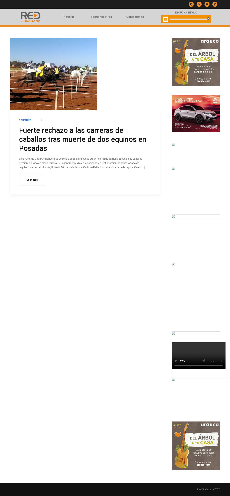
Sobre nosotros (101, 17)
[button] (70, 17)
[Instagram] (199, 4)
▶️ (165, 19)
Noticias (69, 17)
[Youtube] (207, 4)
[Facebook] (191, 4)
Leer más (32, 179)
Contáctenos (135, 17)
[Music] (214, 4)
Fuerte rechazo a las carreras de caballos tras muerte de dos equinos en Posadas (82, 139)
